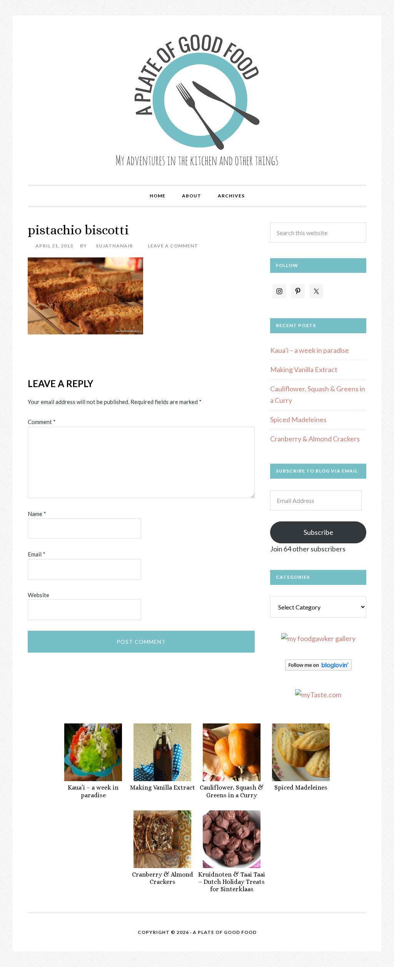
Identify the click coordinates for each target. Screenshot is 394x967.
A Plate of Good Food (197, 100)
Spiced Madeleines (298, 419)
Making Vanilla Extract (303, 369)
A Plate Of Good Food (225, 932)
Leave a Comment (173, 246)
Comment (42, 421)
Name (37, 513)
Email (36, 554)
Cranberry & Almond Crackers (315, 438)
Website (38, 594)
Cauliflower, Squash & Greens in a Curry (232, 791)
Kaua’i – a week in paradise (309, 350)
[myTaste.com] (318, 694)
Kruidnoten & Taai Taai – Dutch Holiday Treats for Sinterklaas (231, 882)
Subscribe (318, 532)
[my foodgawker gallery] (318, 638)
